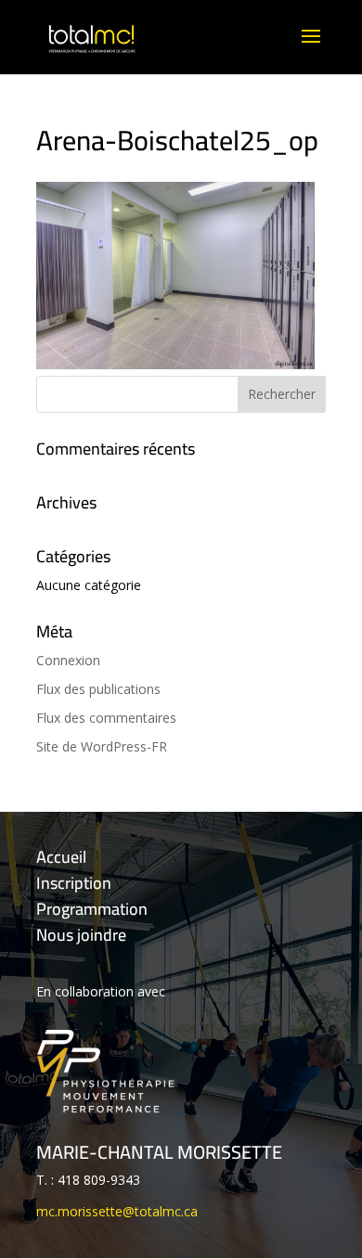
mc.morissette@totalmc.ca (117, 1211)
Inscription (73, 882)
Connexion (68, 660)
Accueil (61, 856)
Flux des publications (98, 689)
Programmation (92, 908)
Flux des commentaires (106, 717)
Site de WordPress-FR (101, 746)
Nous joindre (81, 934)
